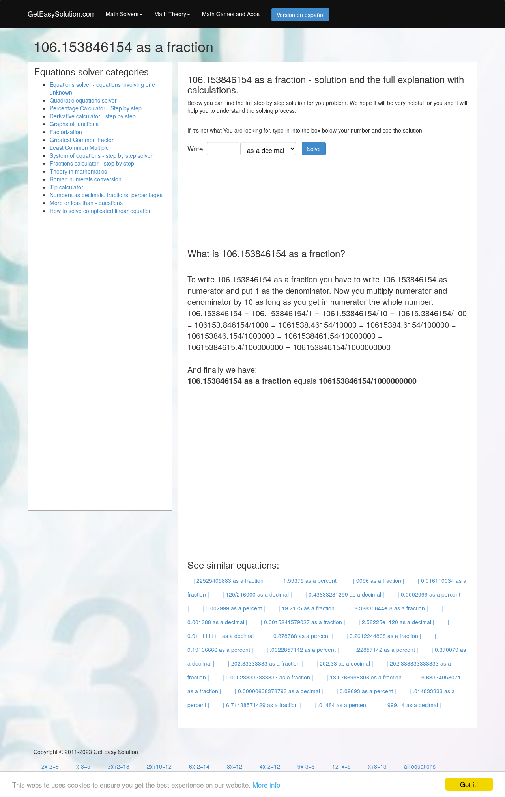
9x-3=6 (306, 766)
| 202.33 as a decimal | (344, 663)
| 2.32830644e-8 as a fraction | (389, 608)
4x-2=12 (270, 766)
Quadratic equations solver (83, 100)
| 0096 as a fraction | (378, 580)
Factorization (66, 132)
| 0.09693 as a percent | (366, 691)
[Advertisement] (331, 199)
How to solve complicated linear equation (101, 211)
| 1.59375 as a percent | (310, 580)
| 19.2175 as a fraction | (308, 608)
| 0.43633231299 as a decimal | (344, 594)
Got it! (469, 784)
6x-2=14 (199, 766)
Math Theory (170, 14)
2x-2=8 (50, 766)
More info (266, 785)
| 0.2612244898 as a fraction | (383, 636)
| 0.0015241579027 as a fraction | (303, 622)
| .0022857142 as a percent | (303, 649)
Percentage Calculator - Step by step (96, 108)
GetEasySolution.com (62, 13)
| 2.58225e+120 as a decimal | (396, 622)
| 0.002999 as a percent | (233, 608)
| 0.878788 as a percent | (301, 636)
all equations (420, 766)
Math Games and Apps (231, 14)
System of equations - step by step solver (101, 155)
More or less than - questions (86, 203)
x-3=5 (83, 766)
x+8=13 (377, 766)
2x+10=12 (159, 766)
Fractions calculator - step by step (92, 163)
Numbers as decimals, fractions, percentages (106, 195)
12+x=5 (341, 766)
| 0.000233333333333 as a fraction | (268, 677)
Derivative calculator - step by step (93, 116)
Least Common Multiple (79, 147)
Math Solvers (122, 14)
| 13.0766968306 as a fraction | (366, 677)
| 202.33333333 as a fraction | (265, 663)
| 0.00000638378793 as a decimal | (279, 691)
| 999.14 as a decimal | (412, 705)
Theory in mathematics (78, 171)
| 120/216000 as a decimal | (257, 594)
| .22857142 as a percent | (385, 649)
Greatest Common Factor (82, 140)
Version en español (300, 15)
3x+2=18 (118, 766)
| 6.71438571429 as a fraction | (262, 705)
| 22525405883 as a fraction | (230, 580)
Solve (314, 149)
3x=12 (234, 766)
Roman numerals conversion (86, 179)
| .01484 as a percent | (342, 705)
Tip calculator (66, 187)
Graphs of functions (74, 124)
